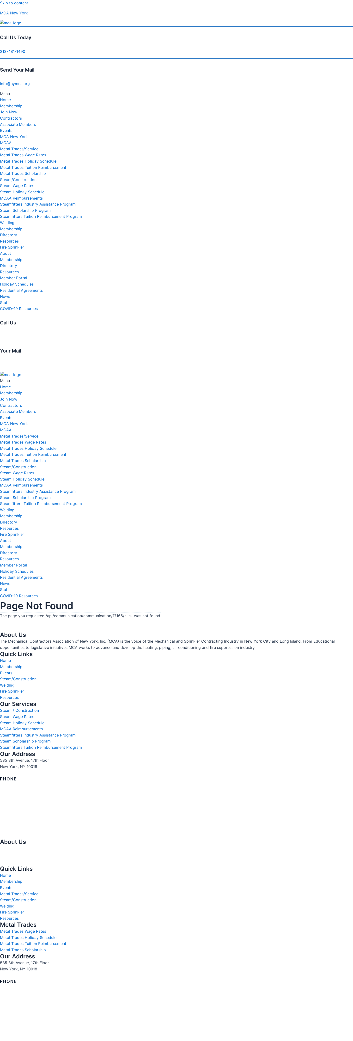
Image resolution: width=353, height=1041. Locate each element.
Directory (8, 234)
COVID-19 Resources (19, 308)
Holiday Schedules (17, 284)
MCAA (6, 142)
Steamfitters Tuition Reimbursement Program (41, 216)
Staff (4, 302)
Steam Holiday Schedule (22, 191)
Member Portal (13, 277)
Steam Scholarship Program (25, 210)
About (5, 253)
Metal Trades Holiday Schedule (28, 161)
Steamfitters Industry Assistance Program (38, 204)
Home (5, 99)
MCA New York (14, 13)
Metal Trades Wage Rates (23, 154)
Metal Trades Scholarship (23, 173)
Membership (11, 105)
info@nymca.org (15, 83)
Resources (9, 241)
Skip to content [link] (14, 2)
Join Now (8, 112)
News (5, 296)
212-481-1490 (12, 51)
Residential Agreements (21, 290)
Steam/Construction (18, 179)
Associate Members (18, 124)
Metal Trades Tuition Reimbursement (33, 167)
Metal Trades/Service (19, 148)
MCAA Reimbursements (21, 198)
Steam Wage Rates (17, 185)
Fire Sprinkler (12, 247)
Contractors (11, 118)
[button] (176, 94)
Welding (7, 222)
